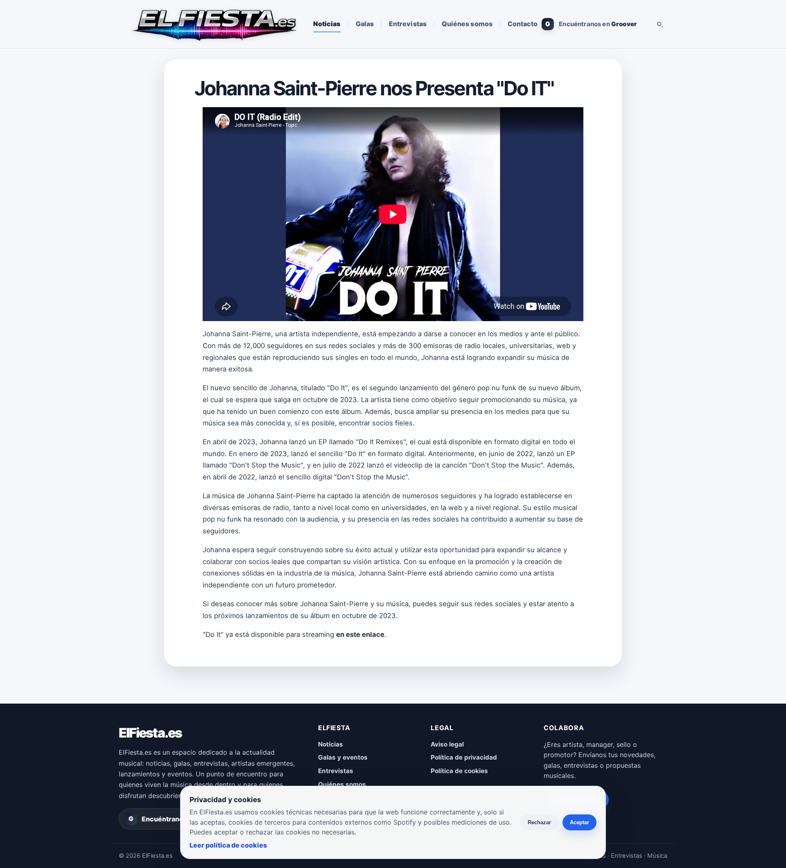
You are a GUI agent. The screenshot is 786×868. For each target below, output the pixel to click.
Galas (365, 24)
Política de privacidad (464, 757)
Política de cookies (459, 771)
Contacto (523, 24)
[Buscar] (659, 24)
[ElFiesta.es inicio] (213, 24)
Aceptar (579, 822)
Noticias (327, 24)
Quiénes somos (467, 24)
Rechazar (539, 822)
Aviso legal (447, 744)
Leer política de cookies (228, 845)
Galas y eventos (343, 757)
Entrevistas (408, 24)
